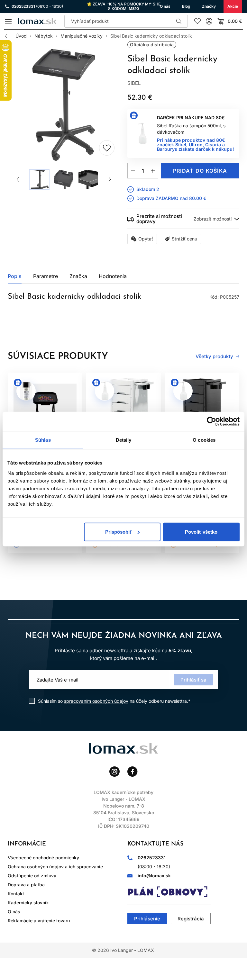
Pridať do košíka (200, 170)
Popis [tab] (15, 276)
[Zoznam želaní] (197, 21)
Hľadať (179, 21)
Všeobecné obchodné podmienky (43, 857)
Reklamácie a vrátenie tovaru (39, 920)
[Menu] (8, 21)
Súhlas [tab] (43, 440)
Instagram (114, 771)
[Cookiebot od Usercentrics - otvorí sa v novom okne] (211, 421)
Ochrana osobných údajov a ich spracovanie (55, 866)
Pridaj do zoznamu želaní (106, 148)
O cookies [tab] (204, 440)
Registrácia (191, 919)
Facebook (132, 771)
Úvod (21, 36)
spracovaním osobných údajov (96, 701)
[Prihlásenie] (209, 21)
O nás (14, 911)
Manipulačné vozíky (81, 36)
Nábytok (43, 36)
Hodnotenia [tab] (113, 276)
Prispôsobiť (118, 531)
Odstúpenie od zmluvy (32, 875)
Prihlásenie (147, 919)
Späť (8, 36)
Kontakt (16, 893)
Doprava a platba (26, 884)
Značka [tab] (78, 276)
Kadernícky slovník (28, 902)
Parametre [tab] (45, 276)
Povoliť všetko (201, 531)
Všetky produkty (214, 356)
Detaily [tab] (124, 440)
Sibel (134, 83)
